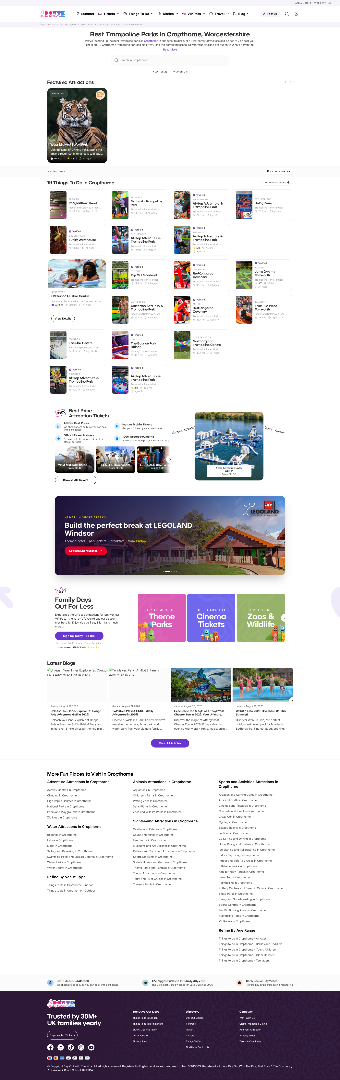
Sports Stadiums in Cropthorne (153, 856)
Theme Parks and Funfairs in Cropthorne (159, 867)
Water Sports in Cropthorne (64, 867)
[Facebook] (50, 1048)
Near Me (272, 13)
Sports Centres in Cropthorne (237, 904)
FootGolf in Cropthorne (233, 833)
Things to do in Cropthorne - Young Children (247, 949)
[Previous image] (53, 274)
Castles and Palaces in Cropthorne (155, 829)
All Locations (140, 1041)
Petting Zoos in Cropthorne (150, 801)
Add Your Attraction (250, 1029)
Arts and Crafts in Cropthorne (238, 800)
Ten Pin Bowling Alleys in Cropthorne (242, 910)
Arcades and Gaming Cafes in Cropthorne (246, 794)
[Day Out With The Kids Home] (52, 13)
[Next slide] (291, 82)
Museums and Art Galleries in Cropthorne (159, 845)
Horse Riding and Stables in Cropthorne (244, 844)
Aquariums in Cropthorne (149, 790)
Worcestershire (68, 24)
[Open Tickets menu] (118, 13)
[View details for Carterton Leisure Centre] (77, 292)
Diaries (168, 14)
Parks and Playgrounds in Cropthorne (71, 812)
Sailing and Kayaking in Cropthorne (69, 851)
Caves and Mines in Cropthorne (153, 834)
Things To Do (139, 14)
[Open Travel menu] (228, 13)
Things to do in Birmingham (148, 1023)
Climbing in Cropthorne (62, 795)
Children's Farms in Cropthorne (153, 795)
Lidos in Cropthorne (59, 845)
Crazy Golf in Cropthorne (235, 816)
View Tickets (159, 72)
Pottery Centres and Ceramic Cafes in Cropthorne (251, 888)
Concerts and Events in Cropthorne (241, 811)
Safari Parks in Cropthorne (150, 806)
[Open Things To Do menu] (152, 13)
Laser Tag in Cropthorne (234, 877)
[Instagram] (81, 1048)
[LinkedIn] (60, 1048)
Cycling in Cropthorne (233, 822)
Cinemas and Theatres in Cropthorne (242, 805)
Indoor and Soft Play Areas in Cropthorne (245, 860)
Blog (241, 14)
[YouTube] (91, 1048)
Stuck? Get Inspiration (145, 1029)
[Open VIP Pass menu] (204, 13)
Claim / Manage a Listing (253, 1023)
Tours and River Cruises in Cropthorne (157, 878)
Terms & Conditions (250, 1041)
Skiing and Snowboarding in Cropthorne (244, 899)
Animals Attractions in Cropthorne (162, 782)
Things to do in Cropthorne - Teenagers (244, 960)
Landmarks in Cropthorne (149, 840)
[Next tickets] (170, 459)
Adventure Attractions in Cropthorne (78, 782)
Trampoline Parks (134, 24)
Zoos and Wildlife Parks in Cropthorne (157, 812)
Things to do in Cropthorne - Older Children (246, 955)
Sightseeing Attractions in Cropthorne (165, 821)
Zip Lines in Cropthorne (62, 817)
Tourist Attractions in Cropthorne (154, 873)
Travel (220, 14)
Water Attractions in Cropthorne (74, 827)
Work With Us (322, 3)
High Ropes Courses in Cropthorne (69, 801)
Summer (87, 14)
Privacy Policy (247, 1035)
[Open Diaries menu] (177, 13)
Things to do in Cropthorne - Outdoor (71, 890)
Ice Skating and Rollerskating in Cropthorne (247, 849)
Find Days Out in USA (198, 1047)
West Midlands (47, 24)
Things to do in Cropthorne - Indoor (70, 885)
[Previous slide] (285, 82)
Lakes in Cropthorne (60, 840)
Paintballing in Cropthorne (235, 882)
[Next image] (101, 274)
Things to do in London (145, 1017)
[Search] (287, 13)
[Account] (296, 13)
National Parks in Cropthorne (65, 806)
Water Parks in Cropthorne (64, 862)
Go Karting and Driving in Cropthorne (242, 838)
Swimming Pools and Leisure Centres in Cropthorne (80, 856)
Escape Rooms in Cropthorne (237, 827)
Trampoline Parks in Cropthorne (239, 915)
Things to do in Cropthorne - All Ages (243, 938)
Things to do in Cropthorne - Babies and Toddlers (250, 944)
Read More (170, 49)
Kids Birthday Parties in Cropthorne (241, 871)
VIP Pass (194, 14)
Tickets (109, 14)
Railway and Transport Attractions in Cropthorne (164, 851)
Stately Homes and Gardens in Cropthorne (160, 862)
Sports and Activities (108, 24)
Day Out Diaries (194, 1017)
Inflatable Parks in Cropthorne (238, 866)
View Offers (180, 72)
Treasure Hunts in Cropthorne (152, 884)
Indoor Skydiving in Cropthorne (239, 855)
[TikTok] (71, 1048)
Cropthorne (86, 24)
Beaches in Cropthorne (62, 834)
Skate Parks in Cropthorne (236, 893)
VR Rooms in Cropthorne (234, 921)
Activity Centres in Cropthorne (66, 790)
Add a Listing (303, 3)
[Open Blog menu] (248, 13)
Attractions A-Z (141, 1035)
